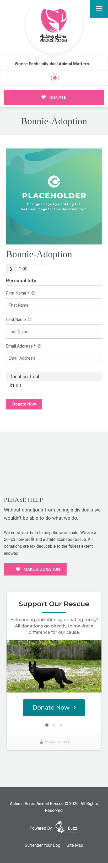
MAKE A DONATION (41, 569)
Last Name (16, 319)
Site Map (75, 845)
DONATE (57, 97)
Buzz (72, 828)
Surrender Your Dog (42, 845)
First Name (17, 293)
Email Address (21, 346)
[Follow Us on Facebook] (55, 78)
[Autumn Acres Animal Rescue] (54, 26)
